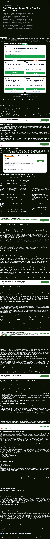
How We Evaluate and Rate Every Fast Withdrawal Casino (11, 38)
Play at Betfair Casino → (44, 143)
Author (28, 1)
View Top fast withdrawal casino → (9, 31)
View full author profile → (4, 458)
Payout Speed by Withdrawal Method (23, 39)
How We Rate (38, 528)
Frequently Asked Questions (35, 42)
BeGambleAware (5, 524)
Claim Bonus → (40, 161)
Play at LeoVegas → (45, 120)
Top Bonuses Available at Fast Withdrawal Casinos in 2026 (35, 40)
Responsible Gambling (45, 528)
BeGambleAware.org (34, 96)
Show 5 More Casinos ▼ (25, 94)
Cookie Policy (18, 528)
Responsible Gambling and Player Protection (21, 42)
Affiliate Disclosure (32, 528)
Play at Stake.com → (44, 219)
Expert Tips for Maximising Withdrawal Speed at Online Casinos (33, 41)
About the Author (7, 528)
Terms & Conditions (24, 528)
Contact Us (2, 529)
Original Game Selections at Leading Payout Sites (14, 40)
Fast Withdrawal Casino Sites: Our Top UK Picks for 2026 (33, 38)
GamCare (11, 524)
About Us (1, 528)
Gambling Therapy (17, 524)
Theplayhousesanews (5, 1)
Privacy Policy (13, 528)
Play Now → (25, 56)
